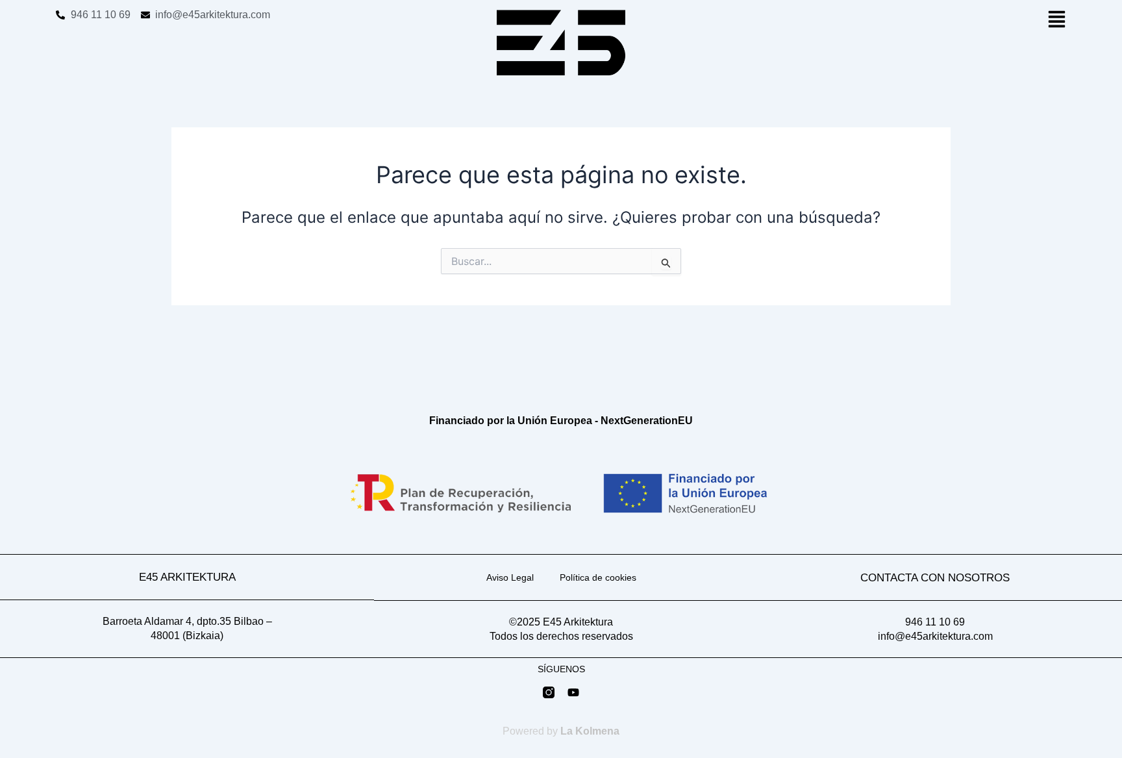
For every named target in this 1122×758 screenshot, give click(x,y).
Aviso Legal (510, 577)
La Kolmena (589, 731)
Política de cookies (598, 577)
